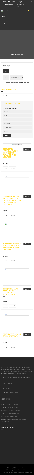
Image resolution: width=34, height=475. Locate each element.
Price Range (6, 65)
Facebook (6, 360)
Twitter (17, 360)
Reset (7, 135)
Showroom (5, 20)
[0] (27, 11)
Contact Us (5, 27)
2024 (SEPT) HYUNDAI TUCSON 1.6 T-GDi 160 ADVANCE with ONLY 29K (11, 153)
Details (27, 149)
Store (3, 23)
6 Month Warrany (23, 470)
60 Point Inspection (11, 470)
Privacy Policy (6, 472)
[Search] (31, 95)
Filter (6, 71)
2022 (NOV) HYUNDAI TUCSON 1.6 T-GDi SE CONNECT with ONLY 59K (12, 247)
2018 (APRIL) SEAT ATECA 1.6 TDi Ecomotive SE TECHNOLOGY (10, 292)
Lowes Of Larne (22, 468)
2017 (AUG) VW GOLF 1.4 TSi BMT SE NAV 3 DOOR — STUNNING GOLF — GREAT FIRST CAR (12, 200)
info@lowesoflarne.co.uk (25, 2)
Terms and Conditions (17, 472)
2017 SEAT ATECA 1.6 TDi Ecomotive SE (12, 335)
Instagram (27, 360)
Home (3, 16)
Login (17, 6)
